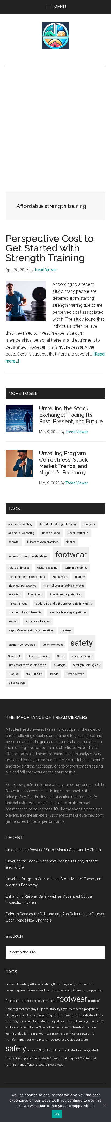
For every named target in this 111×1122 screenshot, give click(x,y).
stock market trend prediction (27, 665)
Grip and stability (76, 567)
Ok (56, 1114)
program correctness (21, 644)
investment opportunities (66, 594)
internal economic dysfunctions (64, 585)
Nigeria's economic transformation (30, 630)
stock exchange (82, 656)
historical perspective (22, 585)
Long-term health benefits (24, 612)
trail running (34, 674)
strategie (59, 665)
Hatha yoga (60, 577)
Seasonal (14, 656)
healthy (80, 577)
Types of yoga (75, 674)
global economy (47, 567)
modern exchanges (37, 621)
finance (71, 542)
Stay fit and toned (39, 656)
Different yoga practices (42, 542)
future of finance (19, 567)
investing (14, 594)
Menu (59, 6)
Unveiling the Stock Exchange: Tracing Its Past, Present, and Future (71, 415)
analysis (89, 524)
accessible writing (20, 524)
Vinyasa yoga (17, 683)
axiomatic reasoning (21, 533)
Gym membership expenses (26, 577)
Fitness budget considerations (27, 556)
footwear (71, 554)
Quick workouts (53, 644)
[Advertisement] (55, 123)
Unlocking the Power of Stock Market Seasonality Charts (53, 850)
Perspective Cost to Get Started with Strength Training (49, 248)
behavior (13, 542)
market (13, 621)
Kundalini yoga (17, 603)
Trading (13, 674)
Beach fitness (51, 533)
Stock (60, 656)
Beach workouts (78, 533)
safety (82, 643)
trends (54, 674)
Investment (35, 594)
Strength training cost (86, 665)
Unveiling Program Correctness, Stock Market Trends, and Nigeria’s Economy (63, 463)
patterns (66, 630)
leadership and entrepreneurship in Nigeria (63, 603)
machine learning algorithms (67, 612)
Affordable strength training (58, 524)
